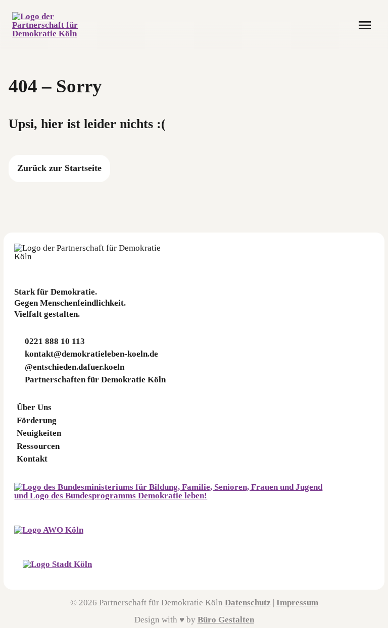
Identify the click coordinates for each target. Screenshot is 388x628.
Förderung (37, 420)
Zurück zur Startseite (59, 168)
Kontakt (32, 459)
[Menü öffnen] (365, 25)
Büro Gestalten (226, 619)
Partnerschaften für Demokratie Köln (95, 379)
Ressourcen (38, 446)
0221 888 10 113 (55, 341)
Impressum (297, 602)
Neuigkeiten (39, 433)
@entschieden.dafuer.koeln (74, 367)
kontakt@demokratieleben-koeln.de (91, 354)
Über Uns (34, 407)
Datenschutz (248, 602)
